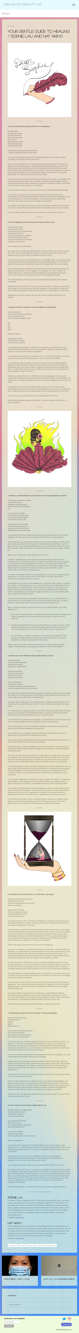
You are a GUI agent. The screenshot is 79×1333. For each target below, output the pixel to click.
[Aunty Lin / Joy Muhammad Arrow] (59, 1266)
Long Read (40, 1245)
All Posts (6, 13)
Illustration (30, 1245)
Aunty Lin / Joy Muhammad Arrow (59, 1279)
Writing (22, 1245)
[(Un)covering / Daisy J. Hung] (20, 1266)
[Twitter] (64, 1319)
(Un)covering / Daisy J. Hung (16, 1279)
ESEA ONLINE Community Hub (22, 4)
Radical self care (50, 1245)
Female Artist (13, 1245)
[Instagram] (69, 1319)
